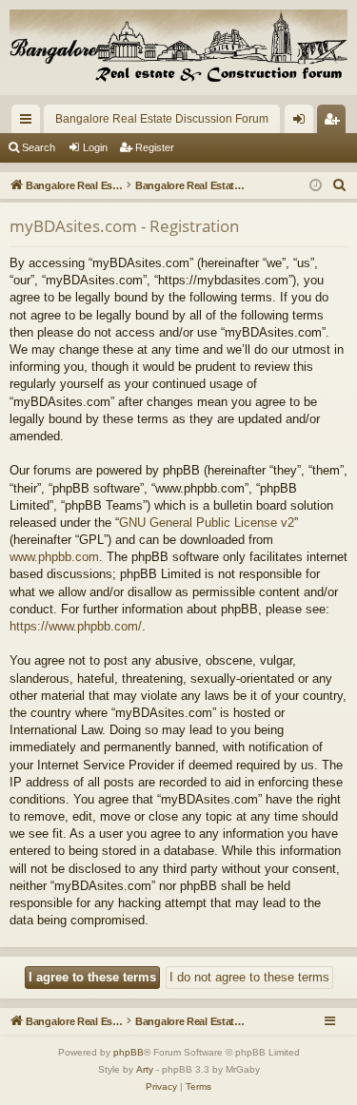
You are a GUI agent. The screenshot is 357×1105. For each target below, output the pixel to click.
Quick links (29, 122)
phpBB (128, 1052)
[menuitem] (339, 185)
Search (38, 147)
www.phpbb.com (54, 557)
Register (154, 147)
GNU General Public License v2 (206, 522)
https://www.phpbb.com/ (76, 626)
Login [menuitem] (302, 122)
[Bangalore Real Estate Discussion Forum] (178, 47)
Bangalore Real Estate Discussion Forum (161, 119)
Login (95, 147)
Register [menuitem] (335, 122)
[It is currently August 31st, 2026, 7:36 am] (315, 186)
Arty (144, 1069)
